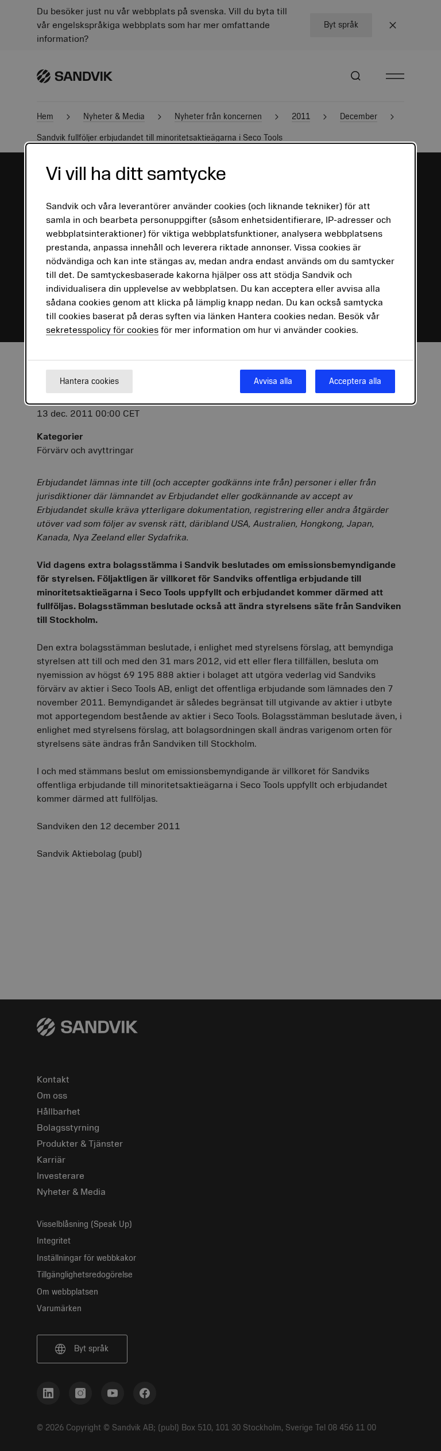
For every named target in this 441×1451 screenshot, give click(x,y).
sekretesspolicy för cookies (102, 330)
